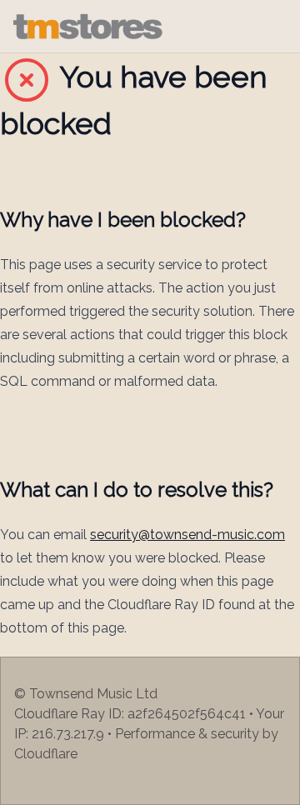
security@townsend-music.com (187, 534)
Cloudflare (46, 754)
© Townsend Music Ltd (86, 694)
